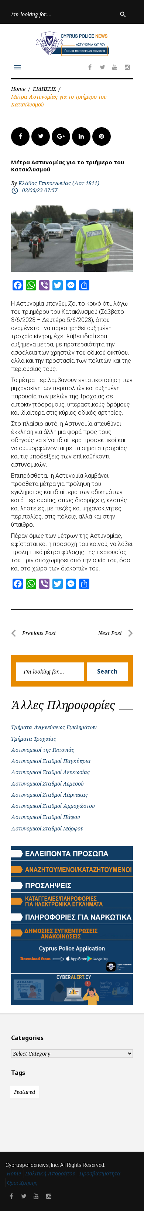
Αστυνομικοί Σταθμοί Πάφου (45, 816)
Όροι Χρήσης (22, 1182)
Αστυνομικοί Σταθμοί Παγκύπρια (50, 760)
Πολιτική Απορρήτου (50, 1173)
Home (18, 88)
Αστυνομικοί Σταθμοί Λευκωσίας (50, 772)
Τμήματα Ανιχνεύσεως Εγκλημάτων (54, 727)
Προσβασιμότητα (99, 1173)
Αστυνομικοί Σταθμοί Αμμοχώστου (53, 805)
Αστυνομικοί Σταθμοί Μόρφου (47, 828)
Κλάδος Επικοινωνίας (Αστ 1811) (58, 183)
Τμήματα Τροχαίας (33, 738)
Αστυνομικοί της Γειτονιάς (42, 749)
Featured (24, 1091)
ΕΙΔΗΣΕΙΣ (44, 88)
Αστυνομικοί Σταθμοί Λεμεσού (47, 783)
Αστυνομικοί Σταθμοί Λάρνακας (49, 794)
